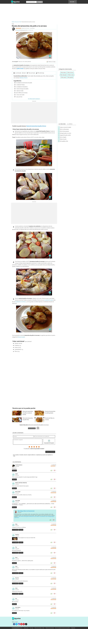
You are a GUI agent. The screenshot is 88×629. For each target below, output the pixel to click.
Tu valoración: (27, 448)
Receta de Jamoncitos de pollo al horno (36, 126)
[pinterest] (24, 624)
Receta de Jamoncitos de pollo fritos (28, 419)
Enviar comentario (50, 452)
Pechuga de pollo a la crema (65, 133)
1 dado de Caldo (19, 91)
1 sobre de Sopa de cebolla (22, 89)
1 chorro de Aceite (20, 95)
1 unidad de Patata (20, 85)
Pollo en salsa (71, 75)
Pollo (20, 21)
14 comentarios (32, 28)
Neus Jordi (18, 30)
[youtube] (21, 624)
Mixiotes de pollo (63, 139)
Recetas (13, 21)
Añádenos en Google (51, 61)
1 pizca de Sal (19, 97)
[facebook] (14, 624)
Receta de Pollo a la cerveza (49, 419)
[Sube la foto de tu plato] (38, 428)
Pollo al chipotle (63, 137)
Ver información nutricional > (34, 99)
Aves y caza (17, 21)
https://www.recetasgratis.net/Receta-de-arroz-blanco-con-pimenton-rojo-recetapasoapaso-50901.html (34, 517)
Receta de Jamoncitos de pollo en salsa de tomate (28, 413)
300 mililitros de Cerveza (21, 93)
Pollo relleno (63, 72)
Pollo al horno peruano (64, 131)
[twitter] (16, 624)
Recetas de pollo (21, 337)
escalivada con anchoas (20, 302)
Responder (14, 470)
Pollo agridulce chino (64, 141)
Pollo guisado (70, 77)
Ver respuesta (15, 529)
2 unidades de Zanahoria (21, 87)
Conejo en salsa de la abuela (65, 127)
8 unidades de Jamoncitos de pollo (24, 83)
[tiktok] (26, 624)
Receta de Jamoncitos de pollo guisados (50, 412)
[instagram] (19, 624)
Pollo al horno (70, 72)
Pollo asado (63, 77)
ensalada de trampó (48, 300)
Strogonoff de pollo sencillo (65, 135)
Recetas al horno (23, 78)
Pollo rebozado (63, 75)
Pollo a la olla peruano (64, 129)
